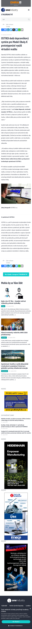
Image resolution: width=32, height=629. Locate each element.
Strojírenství (4, 371)
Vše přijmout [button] (16, 621)
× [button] (30, 608)
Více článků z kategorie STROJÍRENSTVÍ (16, 274)
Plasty (3, 306)
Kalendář (4, 605)
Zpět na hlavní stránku (9, 25)
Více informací (16, 618)
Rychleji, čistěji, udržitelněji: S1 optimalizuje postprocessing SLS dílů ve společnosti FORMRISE (14, 425)
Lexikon (28, 605)
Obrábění (4, 337)
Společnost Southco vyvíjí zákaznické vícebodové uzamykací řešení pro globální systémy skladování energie (14, 366)
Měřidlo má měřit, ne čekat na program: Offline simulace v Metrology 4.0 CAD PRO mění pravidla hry (16, 419)
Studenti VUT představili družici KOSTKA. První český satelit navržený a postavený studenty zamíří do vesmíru (16, 432)
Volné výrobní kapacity (16, 605)
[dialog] (16, 618)
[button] (16, 625)
